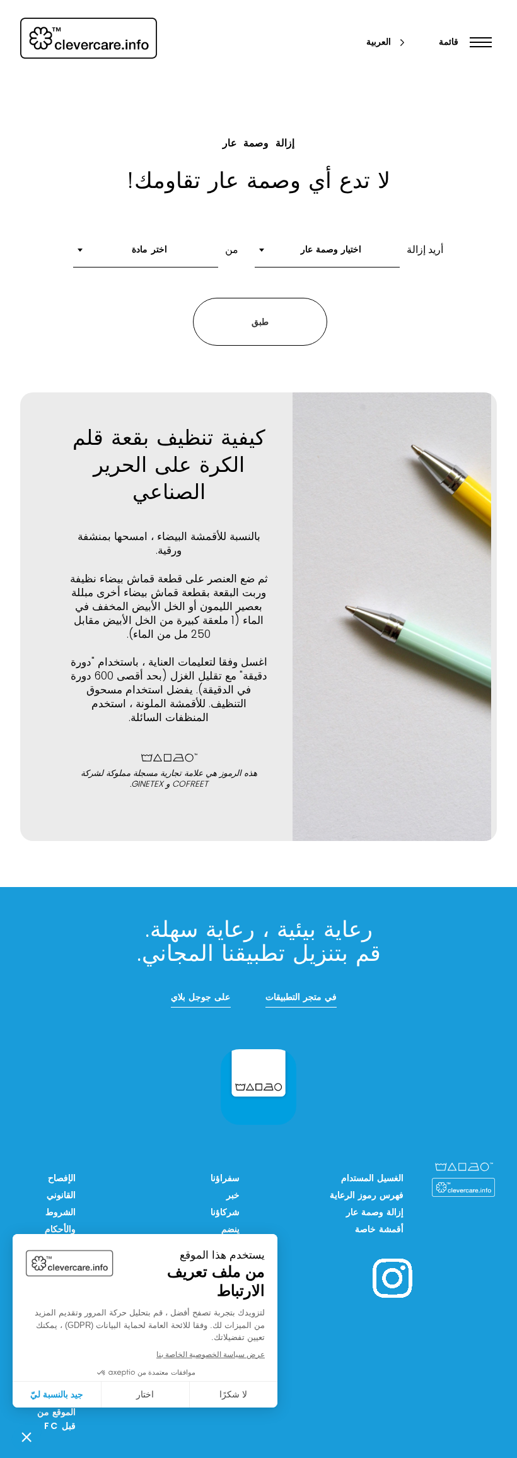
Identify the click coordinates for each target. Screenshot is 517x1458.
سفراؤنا (225, 1179)
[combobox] (327, 254)
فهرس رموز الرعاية (367, 1196)
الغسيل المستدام (372, 1179)
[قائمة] (477, 42)
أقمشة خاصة (379, 1230)
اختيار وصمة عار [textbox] (331, 250)
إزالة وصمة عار (375, 1213)
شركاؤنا (225, 1213)
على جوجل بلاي (200, 997)
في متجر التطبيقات (301, 997)
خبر (233, 1196)
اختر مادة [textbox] (149, 250)
